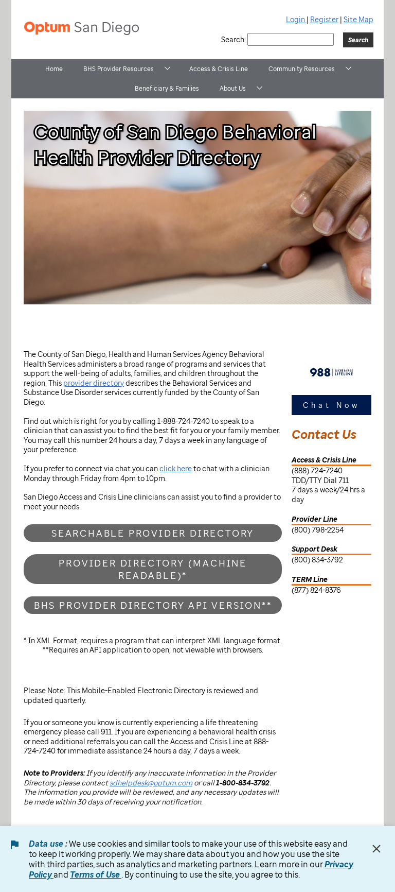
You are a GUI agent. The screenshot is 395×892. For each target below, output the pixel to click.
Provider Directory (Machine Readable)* (153, 569)
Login (296, 19)
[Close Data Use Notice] (376, 848)
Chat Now (331, 405)
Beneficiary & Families (167, 88)
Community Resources (301, 68)
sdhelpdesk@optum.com (151, 782)
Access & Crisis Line (218, 68)
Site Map (358, 19)
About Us (233, 88)
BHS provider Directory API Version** (153, 605)
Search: (233, 39)
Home (54, 68)
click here (175, 468)
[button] (167, 68)
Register (324, 19)
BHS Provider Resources (118, 68)
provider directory (93, 383)
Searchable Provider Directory (152, 533)
